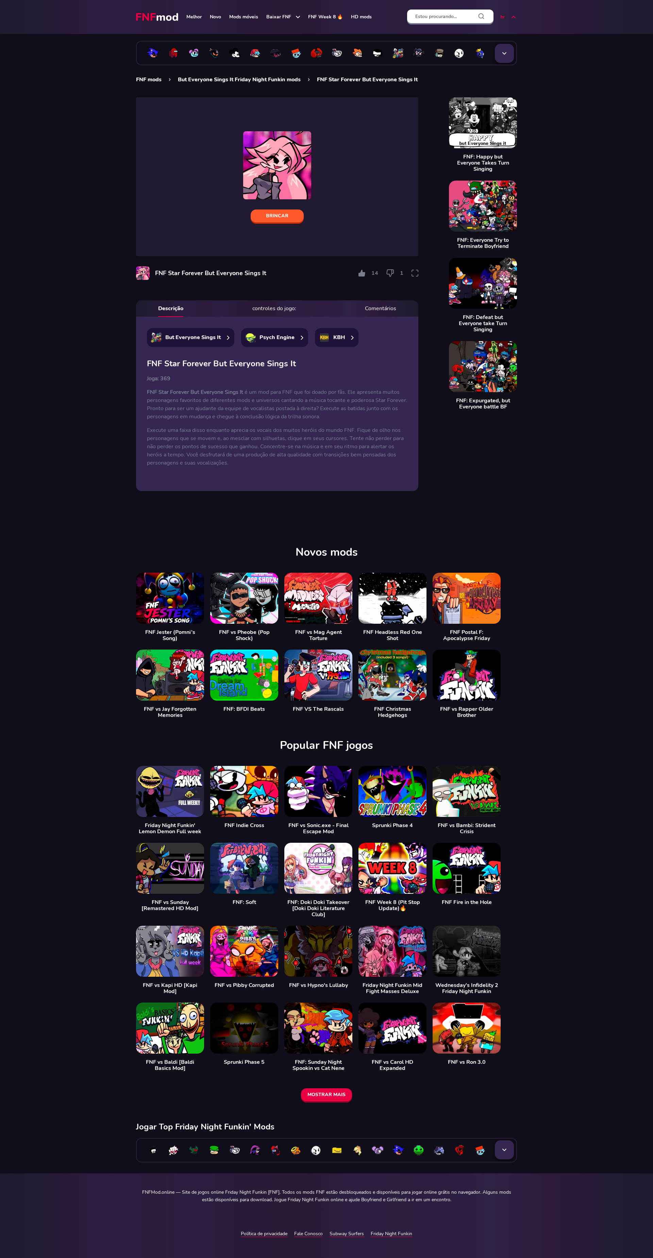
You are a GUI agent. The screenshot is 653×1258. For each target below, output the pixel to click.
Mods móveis (243, 17)
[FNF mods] (158, 17)
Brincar (277, 216)
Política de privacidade (264, 1233)
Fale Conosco (308, 1233)
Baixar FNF (278, 17)
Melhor (194, 17)
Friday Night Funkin (391, 1233)
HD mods (361, 17)
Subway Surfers (347, 1233)
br (502, 17)
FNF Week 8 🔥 (325, 17)
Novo (215, 17)
